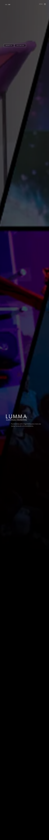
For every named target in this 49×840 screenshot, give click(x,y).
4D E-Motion (20, 45)
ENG (6, 4)
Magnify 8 (9, 45)
